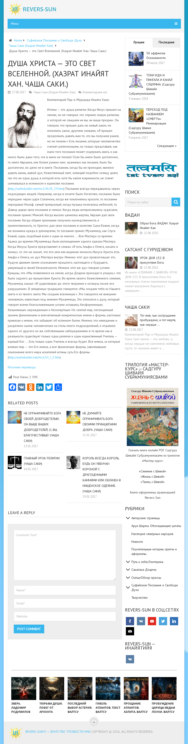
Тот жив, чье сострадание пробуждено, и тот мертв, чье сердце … (158, 320)
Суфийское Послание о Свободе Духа (154, 587)
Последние (166, 42)
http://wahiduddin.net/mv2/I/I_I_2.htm (34, 357)
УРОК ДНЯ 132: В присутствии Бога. (152, 260)
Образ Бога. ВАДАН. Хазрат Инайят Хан (159, 225)
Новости (137, 542)
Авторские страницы (145, 518)
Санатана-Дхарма (143, 570)
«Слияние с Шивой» (152, 471)
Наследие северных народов (152, 534)
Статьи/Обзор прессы (146, 578)
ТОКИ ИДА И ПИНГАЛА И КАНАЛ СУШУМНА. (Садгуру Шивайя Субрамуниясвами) (152, 84)
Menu (15, 24)
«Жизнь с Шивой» (153, 476)
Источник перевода (22, 367)
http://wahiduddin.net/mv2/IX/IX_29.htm (36, 189)
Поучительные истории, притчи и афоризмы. (154, 551)
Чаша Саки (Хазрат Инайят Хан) (54, 92)
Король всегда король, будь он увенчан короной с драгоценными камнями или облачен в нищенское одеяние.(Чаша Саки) (102, 474)
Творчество (139, 597)
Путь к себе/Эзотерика (147, 562)
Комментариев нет (95, 92)
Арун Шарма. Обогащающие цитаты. (156, 526)
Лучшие (138, 42)
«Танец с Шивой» (153, 482)
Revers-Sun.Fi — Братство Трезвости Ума (58, 732)
